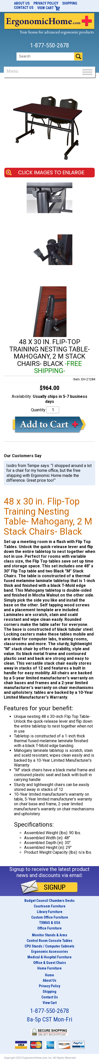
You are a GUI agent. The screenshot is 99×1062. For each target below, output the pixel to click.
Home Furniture (49, 968)
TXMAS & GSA (49, 923)
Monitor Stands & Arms (49, 935)
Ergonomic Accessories (49, 951)
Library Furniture (49, 912)
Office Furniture (49, 928)
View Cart (46, 8)
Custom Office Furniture (49, 917)
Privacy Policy (46, 3)
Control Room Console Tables (49, 941)
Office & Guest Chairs (49, 963)
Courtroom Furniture (49, 906)
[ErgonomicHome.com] (49, 23)
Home (49, 975)
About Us (22, 3)
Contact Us (24, 8)
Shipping (69, 3)
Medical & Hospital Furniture (49, 957)
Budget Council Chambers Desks (49, 901)
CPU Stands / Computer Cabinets (49, 946)
